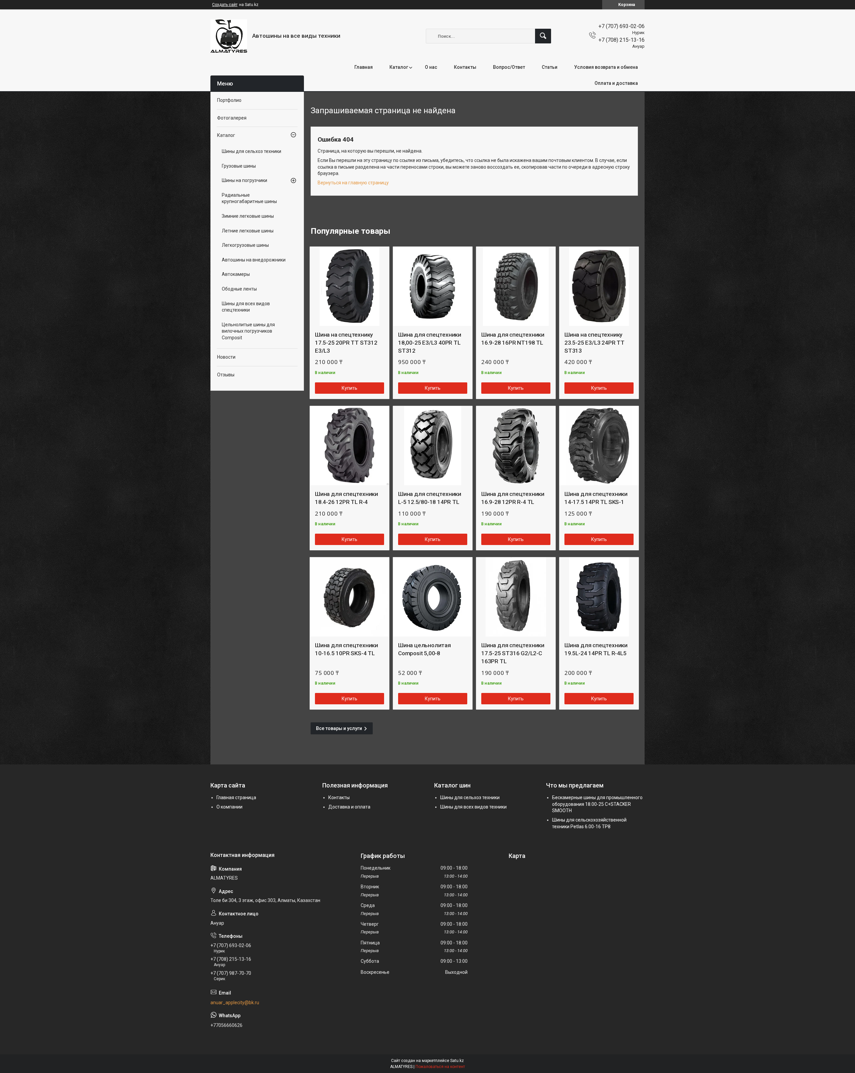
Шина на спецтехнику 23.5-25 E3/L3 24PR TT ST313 (594, 342)
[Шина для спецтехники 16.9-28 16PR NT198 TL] (515, 286)
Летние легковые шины (248, 230)
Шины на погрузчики (244, 180)
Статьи (549, 67)
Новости (226, 357)
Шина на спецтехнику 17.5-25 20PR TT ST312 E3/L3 (346, 342)
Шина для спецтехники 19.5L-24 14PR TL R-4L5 (596, 649)
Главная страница (236, 797)
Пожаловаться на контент (440, 1066)
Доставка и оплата (349, 807)
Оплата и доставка (616, 83)
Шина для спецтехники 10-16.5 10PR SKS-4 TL (346, 649)
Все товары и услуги (339, 728)
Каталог (398, 67)
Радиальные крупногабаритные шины (249, 198)
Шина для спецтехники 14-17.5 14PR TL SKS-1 (596, 498)
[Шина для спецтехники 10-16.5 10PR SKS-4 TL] (349, 597)
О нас (431, 67)
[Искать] (543, 36)
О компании (229, 807)
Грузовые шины (239, 166)
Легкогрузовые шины (245, 245)
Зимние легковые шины (248, 216)
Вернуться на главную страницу (353, 182)
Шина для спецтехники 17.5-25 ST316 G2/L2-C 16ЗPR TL (512, 653)
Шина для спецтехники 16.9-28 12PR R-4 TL (512, 498)
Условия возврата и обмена (606, 67)
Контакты (465, 67)
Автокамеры (236, 274)
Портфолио (229, 100)
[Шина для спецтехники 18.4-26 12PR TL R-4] (349, 445)
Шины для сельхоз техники (251, 151)
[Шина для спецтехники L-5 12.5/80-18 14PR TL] (432, 445)
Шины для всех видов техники (473, 807)
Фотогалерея (231, 118)
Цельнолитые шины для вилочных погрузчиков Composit (248, 331)
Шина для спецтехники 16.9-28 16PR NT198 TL (512, 338)
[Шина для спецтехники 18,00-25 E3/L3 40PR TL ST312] (432, 286)
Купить (349, 388)
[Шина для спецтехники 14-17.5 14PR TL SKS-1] (599, 445)
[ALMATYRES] (228, 36)
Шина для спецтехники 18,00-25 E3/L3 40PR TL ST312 (429, 342)
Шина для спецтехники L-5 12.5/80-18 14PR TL (429, 498)
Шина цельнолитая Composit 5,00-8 (424, 649)
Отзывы (225, 374)
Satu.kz (457, 1060)
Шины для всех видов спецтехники (246, 307)
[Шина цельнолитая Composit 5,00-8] (432, 597)
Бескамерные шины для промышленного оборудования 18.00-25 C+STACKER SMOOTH (597, 804)
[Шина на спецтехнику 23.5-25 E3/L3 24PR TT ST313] (599, 286)
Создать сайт (224, 4)
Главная (363, 67)
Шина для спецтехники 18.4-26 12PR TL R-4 (346, 498)
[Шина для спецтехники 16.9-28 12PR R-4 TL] (515, 445)
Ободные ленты (239, 289)
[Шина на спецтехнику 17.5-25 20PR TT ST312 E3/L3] (349, 286)
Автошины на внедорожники (254, 259)
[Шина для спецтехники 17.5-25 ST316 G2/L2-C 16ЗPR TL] (515, 597)
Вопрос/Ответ (509, 67)
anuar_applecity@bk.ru (234, 1002)
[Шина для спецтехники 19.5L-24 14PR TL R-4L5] (599, 597)
